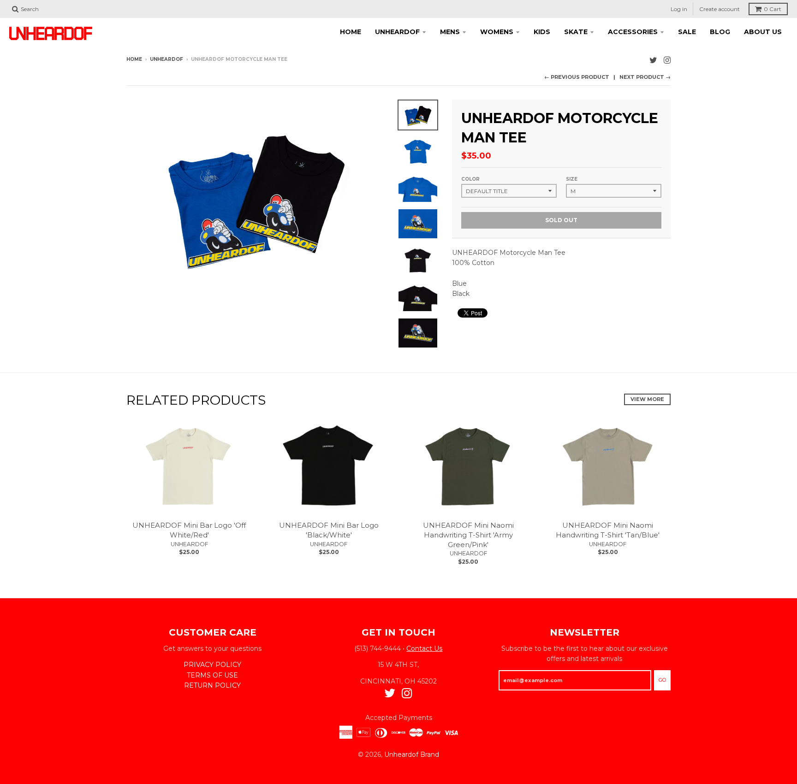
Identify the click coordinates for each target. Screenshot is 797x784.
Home (134, 59)
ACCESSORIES (633, 32)
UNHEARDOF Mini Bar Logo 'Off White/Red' (189, 530)
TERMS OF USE (212, 675)
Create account (719, 9)
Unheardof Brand (411, 754)
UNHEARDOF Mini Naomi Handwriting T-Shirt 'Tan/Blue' (608, 530)
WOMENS (496, 32)
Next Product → (645, 77)
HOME (350, 32)
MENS (450, 32)
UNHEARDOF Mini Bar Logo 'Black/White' (329, 530)
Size (571, 179)
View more (647, 399)
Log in (679, 9)
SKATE (576, 32)
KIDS (542, 32)
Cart (772, 9)
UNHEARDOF (397, 32)
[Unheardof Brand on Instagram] (667, 60)
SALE (687, 32)
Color (470, 179)
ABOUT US (763, 32)
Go (662, 680)
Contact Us (424, 648)
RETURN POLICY (212, 685)
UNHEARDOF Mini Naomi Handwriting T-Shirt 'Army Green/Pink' (468, 535)
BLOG (720, 32)
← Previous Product (576, 77)
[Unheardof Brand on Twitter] (653, 60)
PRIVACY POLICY (212, 664)
